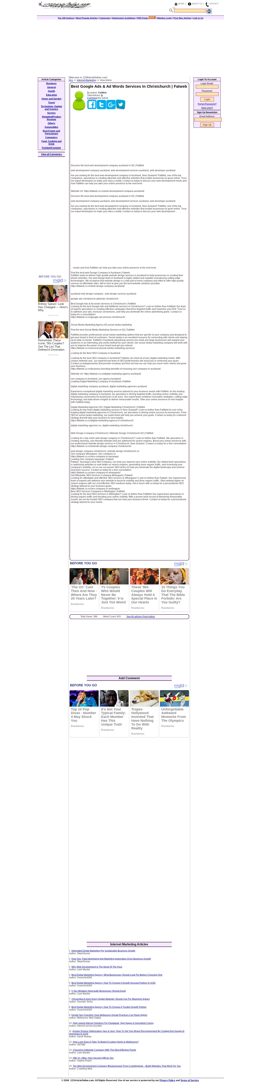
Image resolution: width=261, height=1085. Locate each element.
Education (51, 95)
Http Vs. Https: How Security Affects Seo (93, 1058)
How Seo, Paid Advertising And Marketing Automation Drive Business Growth (111, 958)
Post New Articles (182, 18)
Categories (104, 18)
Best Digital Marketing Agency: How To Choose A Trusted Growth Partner (109, 1007)
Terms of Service (189, 1080)
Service (51, 113)
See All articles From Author (140, 616)
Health (51, 91)
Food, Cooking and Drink (51, 142)
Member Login (164, 18)
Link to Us (198, 18)
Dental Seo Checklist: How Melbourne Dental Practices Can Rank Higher (109, 1015)
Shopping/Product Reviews (51, 118)
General (51, 87)
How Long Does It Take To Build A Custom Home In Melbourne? (106, 1042)
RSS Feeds (143, 18)
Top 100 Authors (66, 18)
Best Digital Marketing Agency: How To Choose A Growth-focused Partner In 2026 (113, 983)
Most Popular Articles (87, 18)
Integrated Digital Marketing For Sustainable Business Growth (103, 950)
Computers (51, 137)
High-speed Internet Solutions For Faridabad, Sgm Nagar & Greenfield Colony (113, 1023)
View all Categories (51, 154)
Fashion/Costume (51, 147)
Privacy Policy (167, 1080)
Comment (92, 98)
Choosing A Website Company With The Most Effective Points (104, 1050)
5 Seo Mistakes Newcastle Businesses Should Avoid (98, 991)
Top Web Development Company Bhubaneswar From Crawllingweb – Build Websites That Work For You (127, 1066)
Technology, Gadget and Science (51, 107)
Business (51, 83)
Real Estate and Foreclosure (51, 132)
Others (51, 123)
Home (181, 3)
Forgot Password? (207, 104)
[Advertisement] (130, 47)
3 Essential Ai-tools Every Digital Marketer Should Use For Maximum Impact (110, 999)
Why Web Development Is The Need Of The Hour (96, 967)
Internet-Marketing (86, 80)
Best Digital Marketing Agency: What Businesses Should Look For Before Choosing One (116, 975)
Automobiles (51, 127)
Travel (51, 102)
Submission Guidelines (123, 18)
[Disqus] (129, 790)
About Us (197, 3)
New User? (207, 107)
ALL (71, 80)
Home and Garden (51, 98)
